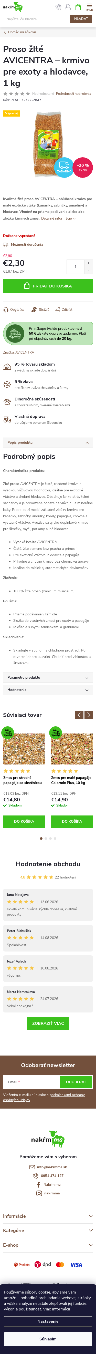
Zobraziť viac (48, 1023)
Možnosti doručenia (27, 244)
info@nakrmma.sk (52, 1167)
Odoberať (76, 1082)
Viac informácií (56, 1309)
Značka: (18, 352)
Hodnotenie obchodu (48, 864)
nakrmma (52, 1193)
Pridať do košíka (52, 286)
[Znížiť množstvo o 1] (88, 270)
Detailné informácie (56, 218)
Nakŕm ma (52, 1184)
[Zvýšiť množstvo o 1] (88, 263)
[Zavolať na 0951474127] (58, 7)
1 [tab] (41, 838)
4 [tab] (55, 838)
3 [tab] (50, 838)
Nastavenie (48, 1321)
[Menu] (89, 7)
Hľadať (81, 19)
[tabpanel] (24, 778)
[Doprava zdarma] (24, 748)
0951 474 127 (52, 1175)
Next (88, 715)
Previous (79, 715)
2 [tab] (46, 838)
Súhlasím (48, 1339)
